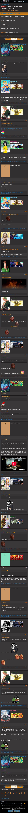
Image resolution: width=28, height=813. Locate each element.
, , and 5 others (14, 161)
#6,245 (25, 179)
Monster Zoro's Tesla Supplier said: (9, 214)
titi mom (16, 10)
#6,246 (25, 211)
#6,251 (25, 393)
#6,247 (25, 246)
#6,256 (25, 602)
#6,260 (25, 770)
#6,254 (25, 529)
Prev (8, 38)
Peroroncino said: (5, 358)
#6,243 (25, 120)
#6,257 (25, 634)
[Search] (26, 1)
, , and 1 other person (13, 136)
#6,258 (25, 685)
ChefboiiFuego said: (6, 314)
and (6, 77)
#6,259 (25, 724)
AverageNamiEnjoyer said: (7, 182)
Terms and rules (10, 803)
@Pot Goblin (4, 613)
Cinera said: (4, 570)
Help (22, 803)
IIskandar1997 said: (6, 277)
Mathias (12, 620)
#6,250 (25, 355)
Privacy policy (17, 803)
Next (20, 38)
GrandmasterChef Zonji (16, 341)
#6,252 (25, 436)
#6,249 (25, 311)
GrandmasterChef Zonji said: (8, 532)
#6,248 (25, 274)
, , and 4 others (13, 667)
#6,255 (25, 567)
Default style (4, 801)
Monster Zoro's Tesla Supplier (18, 44)
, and (14, 103)
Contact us (3, 803)
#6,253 (25, 492)
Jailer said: (4, 439)
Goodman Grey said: (6, 123)
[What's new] (23, 1)
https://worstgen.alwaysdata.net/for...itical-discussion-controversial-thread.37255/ (11, 129)
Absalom (3, 10)
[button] (1, 1)
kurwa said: (4, 61)
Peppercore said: (5, 396)
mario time (13, 260)
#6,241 (25, 58)
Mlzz (11, 554)
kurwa (12, 232)
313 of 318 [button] (14, 38)
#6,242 (25, 95)
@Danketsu (3, 702)
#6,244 (25, 155)
